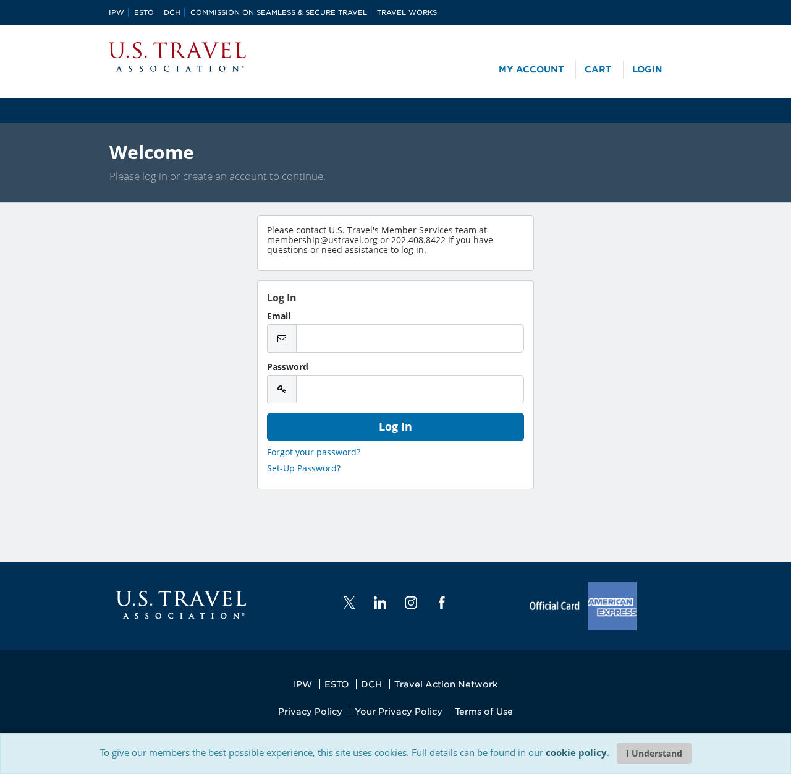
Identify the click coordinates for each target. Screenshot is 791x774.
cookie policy (576, 752)
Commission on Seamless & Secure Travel (278, 12)
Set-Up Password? (304, 468)
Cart (598, 69)
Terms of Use (484, 711)
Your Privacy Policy (398, 711)
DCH (172, 12)
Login (647, 69)
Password (287, 367)
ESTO (144, 12)
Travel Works (407, 12)
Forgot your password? (313, 452)
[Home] (177, 57)
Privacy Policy (310, 711)
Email (278, 316)
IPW (116, 12)
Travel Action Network (445, 684)
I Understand (654, 753)
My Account (531, 69)
